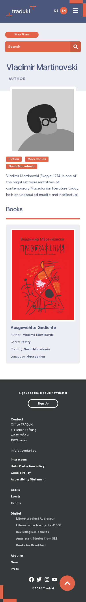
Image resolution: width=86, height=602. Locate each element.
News (15, 562)
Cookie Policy (21, 472)
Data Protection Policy (27, 466)
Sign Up (43, 403)
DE (56, 10)
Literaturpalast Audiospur (35, 518)
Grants (16, 503)
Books (15, 490)
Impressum (19, 459)
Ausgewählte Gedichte (33, 327)
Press (15, 569)
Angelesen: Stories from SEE (36, 538)
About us (17, 555)
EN (64, 10)
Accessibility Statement (28, 479)
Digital (16, 513)
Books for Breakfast (31, 545)
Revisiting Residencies (32, 532)
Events (16, 496)
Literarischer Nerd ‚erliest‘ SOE (39, 525)
